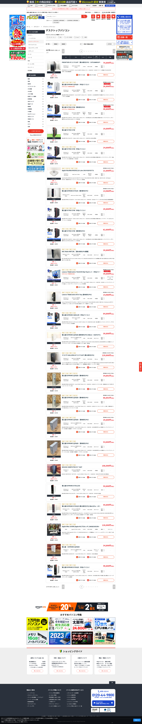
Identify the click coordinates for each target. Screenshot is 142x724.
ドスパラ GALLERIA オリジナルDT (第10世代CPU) (78, 355)
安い (61, 37)
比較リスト (140, 368)
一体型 (85, 37)
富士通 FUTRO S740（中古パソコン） (74, 149)
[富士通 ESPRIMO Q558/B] (54, 549)
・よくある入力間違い (71, 704)
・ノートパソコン (31, 693)
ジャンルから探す (33, 32)
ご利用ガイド (97, 12)
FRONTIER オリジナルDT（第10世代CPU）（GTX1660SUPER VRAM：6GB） (87, 62)
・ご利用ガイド (51, 701)
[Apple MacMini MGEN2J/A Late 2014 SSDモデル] (54, 172)
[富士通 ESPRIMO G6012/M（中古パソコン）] (54, 317)
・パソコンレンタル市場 (72, 701)
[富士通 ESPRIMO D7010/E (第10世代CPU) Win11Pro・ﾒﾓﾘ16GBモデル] (54, 508)
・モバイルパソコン (31, 704)
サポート (88, 5)
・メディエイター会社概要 (72, 693)
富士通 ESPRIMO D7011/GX (71, 486)
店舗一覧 (101, 5)
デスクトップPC (51, 5)
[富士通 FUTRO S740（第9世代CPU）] (54, 110)
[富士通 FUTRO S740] (54, 132)
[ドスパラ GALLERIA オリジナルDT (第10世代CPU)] (54, 357)
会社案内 (95, 5)
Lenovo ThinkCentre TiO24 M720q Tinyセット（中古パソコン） (83, 272)
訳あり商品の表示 (88, 44)
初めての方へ (88, 12)
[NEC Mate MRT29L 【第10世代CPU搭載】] (54, 254)
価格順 (63, 44)
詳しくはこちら (37, 670)
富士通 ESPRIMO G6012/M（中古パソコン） (76, 315)
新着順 (55, 44)
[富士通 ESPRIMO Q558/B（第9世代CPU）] (54, 379)
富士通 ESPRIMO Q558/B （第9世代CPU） (75, 420)
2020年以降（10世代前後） (59, 20)
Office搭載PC (63, 5)
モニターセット (52, 37)
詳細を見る (105, 75)
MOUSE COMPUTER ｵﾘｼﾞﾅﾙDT (72, 467)
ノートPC (40, 5)
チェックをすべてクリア (35, 135)
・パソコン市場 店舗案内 (54, 693)
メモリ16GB (55, 22)
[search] (84, 16)
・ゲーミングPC (30, 706)
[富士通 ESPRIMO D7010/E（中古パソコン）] (54, 570)
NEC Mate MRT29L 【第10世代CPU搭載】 (75, 251)
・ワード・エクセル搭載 (32, 699)
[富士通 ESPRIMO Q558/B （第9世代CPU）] (54, 424)
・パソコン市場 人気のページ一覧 (74, 706)
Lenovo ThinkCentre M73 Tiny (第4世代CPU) (77, 295)
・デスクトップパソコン (32, 695)
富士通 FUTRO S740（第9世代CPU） (74, 107)
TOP (31, 5)
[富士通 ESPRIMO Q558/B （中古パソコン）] (54, 87)
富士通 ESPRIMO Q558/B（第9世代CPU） (75, 375)
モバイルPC (75, 5)
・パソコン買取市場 (71, 695)
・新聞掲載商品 (30, 701)
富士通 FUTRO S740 (68, 130)
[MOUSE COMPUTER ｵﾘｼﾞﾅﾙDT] (54, 469)
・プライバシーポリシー (53, 704)
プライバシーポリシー (14, 722)
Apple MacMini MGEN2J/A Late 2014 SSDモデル (78, 170)
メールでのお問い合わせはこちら (102, 702)
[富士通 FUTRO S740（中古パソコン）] (54, 151)
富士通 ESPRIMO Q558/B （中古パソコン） (76, 84)
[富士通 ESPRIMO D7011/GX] (54, 489)
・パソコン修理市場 (71, 697)
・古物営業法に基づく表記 (54, 699)
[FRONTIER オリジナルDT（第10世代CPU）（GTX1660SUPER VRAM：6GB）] (54, 66)
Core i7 (78, 37)
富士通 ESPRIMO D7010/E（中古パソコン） (76, 567)
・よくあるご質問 (52, 695)
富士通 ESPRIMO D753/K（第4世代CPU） (75, 191)
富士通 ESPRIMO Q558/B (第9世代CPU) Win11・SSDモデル (81, 335)
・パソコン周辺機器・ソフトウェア (35, 697)
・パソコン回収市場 (71, 699)
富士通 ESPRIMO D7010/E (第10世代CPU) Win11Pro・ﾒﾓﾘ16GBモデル (85, 506)
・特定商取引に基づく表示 (54, 697)
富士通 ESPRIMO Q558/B (71, 547)
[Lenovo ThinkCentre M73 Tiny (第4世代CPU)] (54, 297)
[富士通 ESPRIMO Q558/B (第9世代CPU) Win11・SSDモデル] (54, 337)
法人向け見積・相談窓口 (109, 12)
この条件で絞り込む (35, 131)
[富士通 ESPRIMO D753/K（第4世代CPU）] (54, 193)
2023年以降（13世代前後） (73, 20)
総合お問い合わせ (110, 5)
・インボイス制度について (54, 706)
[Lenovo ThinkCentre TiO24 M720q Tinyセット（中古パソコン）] (54, 274)
